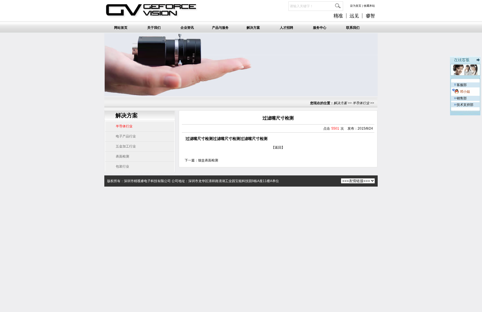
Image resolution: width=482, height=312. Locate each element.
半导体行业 (361, 103)
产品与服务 (220, 28)
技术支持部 (465, 105)
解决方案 (253, 28)
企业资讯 (187, 28)
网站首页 (120, 28)
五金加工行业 (126, 146)
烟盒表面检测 (208, 160)
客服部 (462, 85)
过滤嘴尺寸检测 (199, 139)
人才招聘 (286, 28)
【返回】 (278, 147)
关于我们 (154, 28)
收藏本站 (369, 5)
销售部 (462, 98)
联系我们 (353, 28)
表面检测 (122, 156)
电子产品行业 (126, 136)
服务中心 (319, 28)
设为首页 (355, 5)
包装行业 (122, 166)
